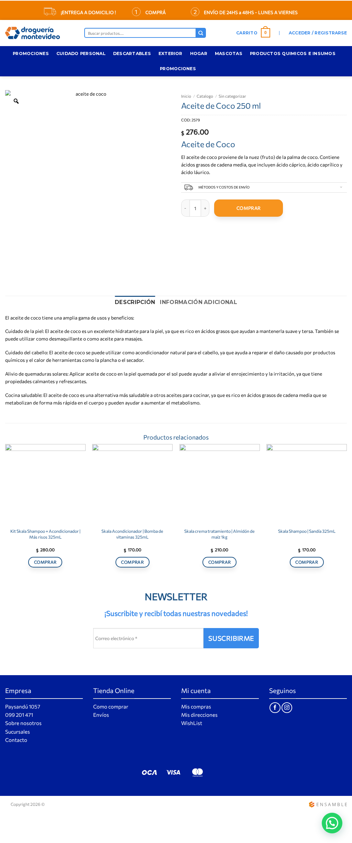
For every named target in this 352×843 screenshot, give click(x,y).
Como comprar (110, 706)
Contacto (16, 740)
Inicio (186, 96)
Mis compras (196, 706)
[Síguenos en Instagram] (287, 707)
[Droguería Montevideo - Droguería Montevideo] (39, 33)
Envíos (101, 715)
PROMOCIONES (31, 53)
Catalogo (205, 96)
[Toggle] (341, 188)
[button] (253, 33)
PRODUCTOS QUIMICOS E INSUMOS (293, 53)
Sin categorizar (232, 96)
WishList (191, 723)
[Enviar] (201, 33)
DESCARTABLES (132, 53)
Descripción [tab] (135, 302)
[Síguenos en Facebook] (275, 707)
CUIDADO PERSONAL (81, 53)
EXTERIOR (170, 53)
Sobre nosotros (23, 723)
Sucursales (17, 731)
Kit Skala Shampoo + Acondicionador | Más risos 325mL (45, 533)
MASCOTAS (228, 53)
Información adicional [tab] (198, 302)
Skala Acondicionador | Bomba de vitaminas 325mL (132, 533)
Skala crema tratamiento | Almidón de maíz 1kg (219, 533)
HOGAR (198, 53)
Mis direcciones (199, 715)
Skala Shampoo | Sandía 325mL (307, 531)
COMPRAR (248, 208)
